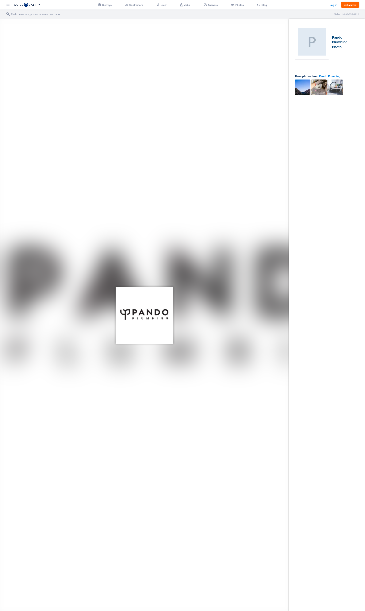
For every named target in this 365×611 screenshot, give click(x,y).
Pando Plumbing (329, 76)
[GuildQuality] (27, 5)
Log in (333, 5)
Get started (350, 5)
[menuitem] (104, 5)
